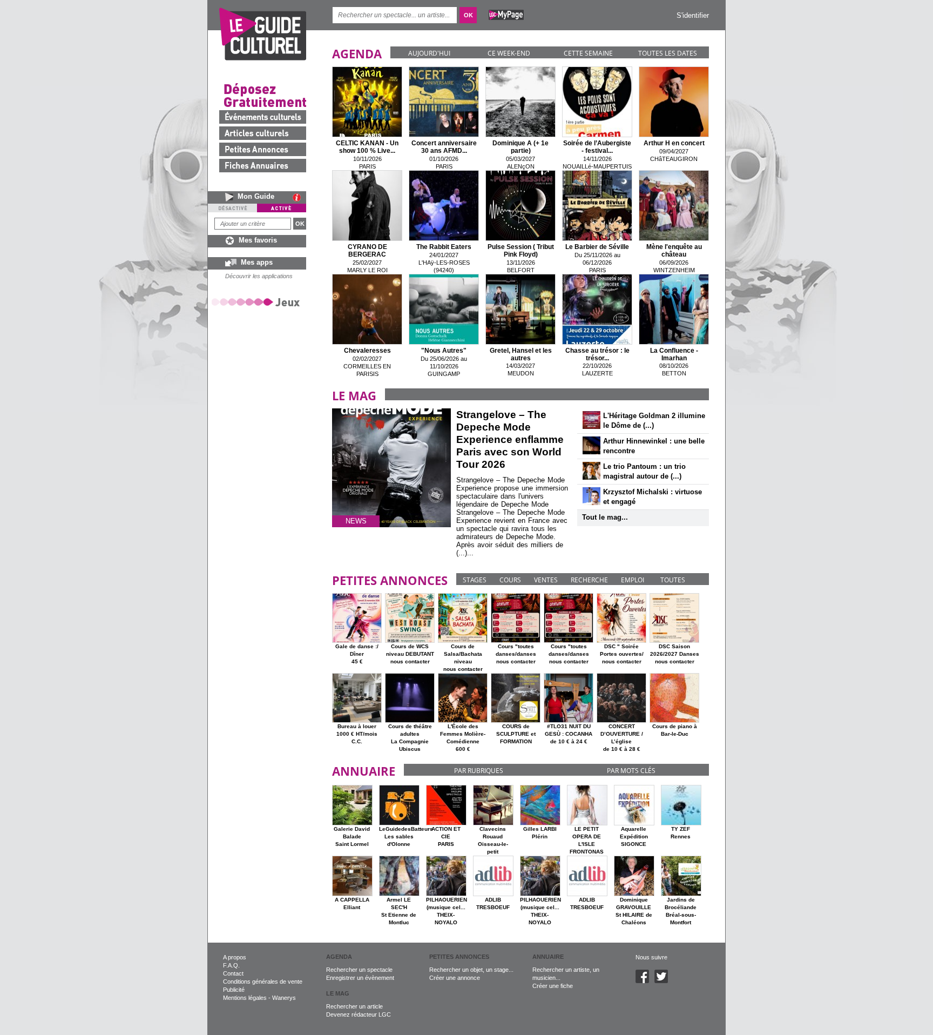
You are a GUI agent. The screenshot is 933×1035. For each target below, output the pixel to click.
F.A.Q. (231, 965)
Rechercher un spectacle (359, 969)
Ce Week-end (509, 53)
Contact (233, 973)
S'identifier (693, 15)
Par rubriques (478, 770)
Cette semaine (588, 53)
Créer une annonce (454, 977)
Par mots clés (631, 770)
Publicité (234, 989)
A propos (234, 957)
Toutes (672, 579)
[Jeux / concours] (257, 302)
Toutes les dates (667, 53)
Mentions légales (245, 997)
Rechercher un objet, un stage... (471, 969)
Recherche (589, 579)
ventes (546, 579)
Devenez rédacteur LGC (358, 1014)
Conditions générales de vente (262, 981)
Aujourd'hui (429, 53)
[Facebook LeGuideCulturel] (644, 981)
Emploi (632, 579)
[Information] (299, 197)
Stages (474, 579)
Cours (510, 579)
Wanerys (284, 997)
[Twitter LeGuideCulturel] (663, 981)
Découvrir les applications (259, 276)
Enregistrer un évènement (360, 977)
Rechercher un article (354, 1006)
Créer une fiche (552, 986)
